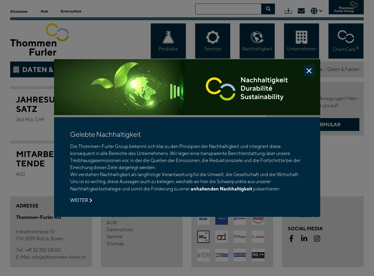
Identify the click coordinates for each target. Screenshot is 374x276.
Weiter (79, 200)
